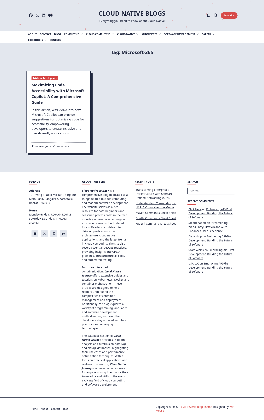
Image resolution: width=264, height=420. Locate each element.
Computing (71, 34)
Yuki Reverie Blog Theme (196, 407)
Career (206, 34)
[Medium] (50, 16)
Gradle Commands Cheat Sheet (156, 218)
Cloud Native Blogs (131, 13)
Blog (57, 34)
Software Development (179, 34)
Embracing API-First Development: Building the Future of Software (210, 213)
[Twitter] (37, 16)
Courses (55, 40)
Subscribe (229, 15)
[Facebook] (31, 16)
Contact (45, 34)
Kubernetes (149, 34)
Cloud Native (126, 34)
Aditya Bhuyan (41, 146)
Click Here (194, 209)
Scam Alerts (196, 250)
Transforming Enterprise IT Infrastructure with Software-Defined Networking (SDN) (155, 194)
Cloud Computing (98, 34)
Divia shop (195, 236)
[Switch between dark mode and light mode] (208, 15)
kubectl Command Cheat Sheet (156, 223)
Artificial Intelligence (45, 78)
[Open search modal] (216, 15)
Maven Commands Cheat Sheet (156, 213)
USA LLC (193, 263)
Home (34, 409)
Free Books (35, 40)
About (32, 34)
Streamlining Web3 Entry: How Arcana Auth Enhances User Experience (208, 227)
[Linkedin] (43, 16)
